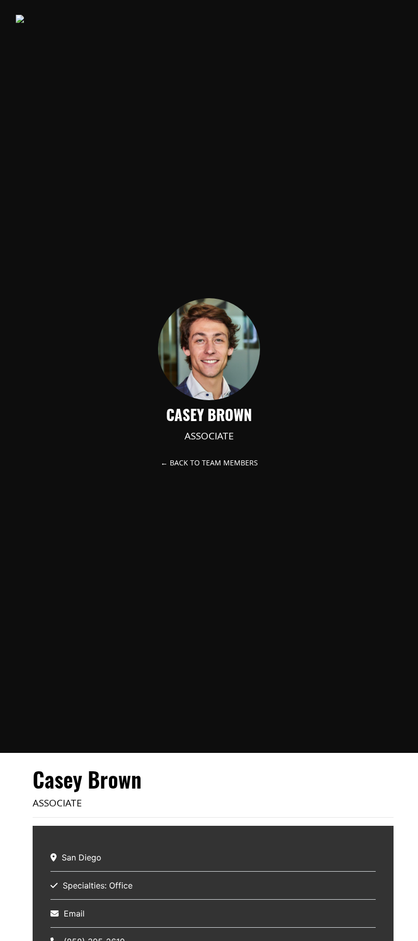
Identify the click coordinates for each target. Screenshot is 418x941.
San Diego (81, 857)
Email (74, 913)
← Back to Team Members (209, 462)
